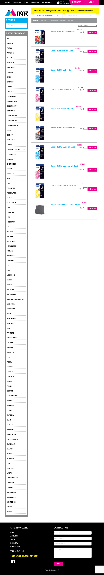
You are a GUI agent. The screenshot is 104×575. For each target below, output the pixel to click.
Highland (11, 212)
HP (8, 227)
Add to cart (92, 32)
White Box (11, 502)
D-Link (9, 130)
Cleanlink (11, 96)
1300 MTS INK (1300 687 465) (24, 556)
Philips (10, 347)
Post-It (10, 367)
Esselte (10, 174)
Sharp (9, 401)
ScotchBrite (12, 396)
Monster (11, 304)
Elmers (10, 159)
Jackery (10, 236)
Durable (11, 140)
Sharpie (10, 405)
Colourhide (12, 101)
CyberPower (12, 125)
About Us (17, 3)
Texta (9, 454)
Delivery (35, 3)
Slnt (9, 420)
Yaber (9, 507)
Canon (10, 72)
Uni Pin (10, 473)
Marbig (10, 285)
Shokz (9, 410)
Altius (9, 48)
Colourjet (11, 106)
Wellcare (11, 497)
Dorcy (10, 135)
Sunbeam (11, 444)
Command (11, 111)
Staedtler (11, 434)
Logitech (11, 275)
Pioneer (10, 352)
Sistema (10, 415)
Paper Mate (12, 338)
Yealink (10, 512)
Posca (9, 362)
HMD (9, 217)
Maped (10, 280)
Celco (9, 92)
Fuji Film (10, 198)
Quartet (10, 372)
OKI (8, 328)
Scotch (10, 391)
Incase (10, 232)
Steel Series (12, 439)
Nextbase (11, 309)
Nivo (9, 314)
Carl (9, 77)
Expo (9, 183)
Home (7, 3)
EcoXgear (11, 154)
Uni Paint (10, 468)
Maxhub (10, 289)
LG (8, 265)
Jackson (11, 241)
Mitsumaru (11, 294)
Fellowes (11, 188)
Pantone (10, 333)
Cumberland (12, 120)
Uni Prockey (12, 478)
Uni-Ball (10, 483)
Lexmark (11, 261)
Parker (10, 343)
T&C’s (26, 3)
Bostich (10, 63)
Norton (10, 323)
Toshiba (10, 458)
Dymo (9, 145)
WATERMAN (11, 492)
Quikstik (10, 376)
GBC (8, 207)
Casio (9, 87)
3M (8, 38)
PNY (8, 357)
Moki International (15, 299)
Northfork (12, 318)
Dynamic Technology (16, 149)
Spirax (10, 425)
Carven (10, 82)
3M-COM (10, 43)
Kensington (12, 246)
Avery (9, 58)
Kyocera (11, 256)
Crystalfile (12, 116)
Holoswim (11, 222)
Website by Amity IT (52, 570)
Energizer (11, 164)
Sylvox (10, 449)
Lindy (9, 270)
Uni (8, 463)
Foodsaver (11, 193)
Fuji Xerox (11, 203)
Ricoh (9, 386)
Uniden (10, 487)
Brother (11, 67)
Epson (9, 169)
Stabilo (10, 430)
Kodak (10, 251)
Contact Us (46, 3)
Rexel (9, 381)
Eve (8, 178)
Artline (10, 53)
